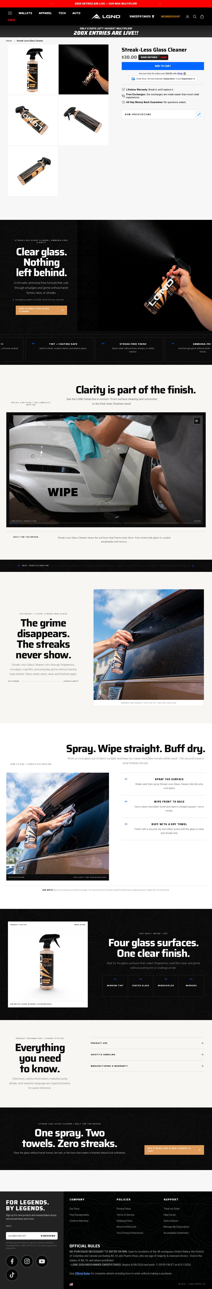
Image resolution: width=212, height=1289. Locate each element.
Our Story (75, 1208)
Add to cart (163, 66)
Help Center (170, 1215)
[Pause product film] (197, 420)
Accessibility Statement (176, 1233)
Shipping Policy (124, 1220)
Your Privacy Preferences (130, 1233)
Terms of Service (125, 1215)
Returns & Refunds (126, 1226)
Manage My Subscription (176, 1226)
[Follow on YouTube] (42, 1261)
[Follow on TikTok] (12, 1275)
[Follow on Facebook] (12, 1261)
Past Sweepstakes (79, 1215)
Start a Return (171, 1220)
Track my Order (172, 1208)
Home (9, 40)
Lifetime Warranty (79, 1220)
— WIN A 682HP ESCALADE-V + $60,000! (106, 3)
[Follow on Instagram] (27, 1261)
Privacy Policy (124, 1208)
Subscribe (48, 1236)
